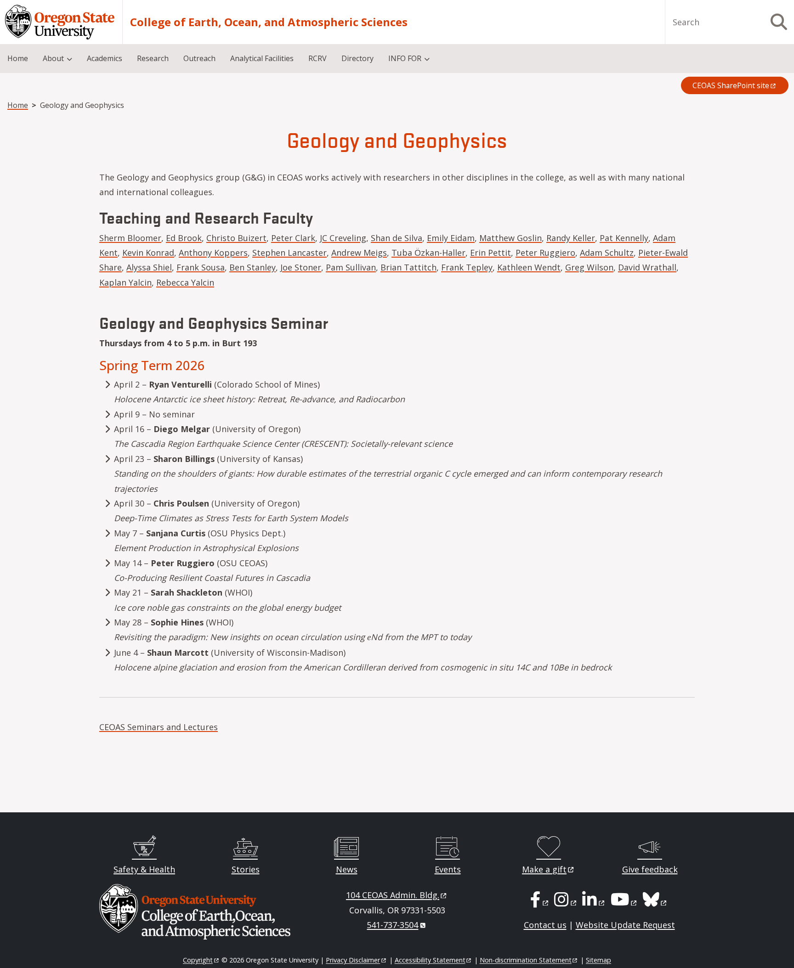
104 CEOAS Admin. (392, 894)
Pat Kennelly (624, 237)
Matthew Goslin (510, 237)
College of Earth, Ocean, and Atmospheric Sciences (269, 22)
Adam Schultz (607, 252)
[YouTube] (624, 902)
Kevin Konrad (148, 252)
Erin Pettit (490, 252)
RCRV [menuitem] (317, 58)
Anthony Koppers (213, 252)
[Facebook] (540, 902)
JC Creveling (343, 237)
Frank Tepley (467, 267)
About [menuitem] (53, 58)
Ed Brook (184, 237)
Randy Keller (570, 237)
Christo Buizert (236, 237)
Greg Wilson (589, 267)
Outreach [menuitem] (199, 58)
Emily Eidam (451, 237)
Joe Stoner (300, 267)
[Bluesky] (655, 902)
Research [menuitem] (153, 58)
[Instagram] (566, 902)
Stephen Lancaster (289, 252)
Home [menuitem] (17, 58)
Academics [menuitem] (104, 58)
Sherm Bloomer (130, 237)
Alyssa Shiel (149, 267)
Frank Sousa (200, 267)
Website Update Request (625, 924)
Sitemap (598, 960)
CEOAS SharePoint (730, 85)
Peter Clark (293, 237)
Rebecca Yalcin (185, 282)
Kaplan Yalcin (125, 282)
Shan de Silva (396, 237)
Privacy (353, 960)
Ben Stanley (252, 267)
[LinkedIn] (594, 902)
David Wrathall (647, 267)
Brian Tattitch (408, 267)
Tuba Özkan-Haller (428, 252)
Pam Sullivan (351, 267)
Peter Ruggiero (545, 252)
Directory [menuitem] (357, 58)
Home (17, 105)
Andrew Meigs (359, 252)
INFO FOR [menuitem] (404, 58)
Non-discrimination (526, 960)
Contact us (545, 924)
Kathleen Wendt (529, 267)
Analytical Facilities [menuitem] (262, 58)
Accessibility (430, 960)
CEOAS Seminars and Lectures (158, 726)
